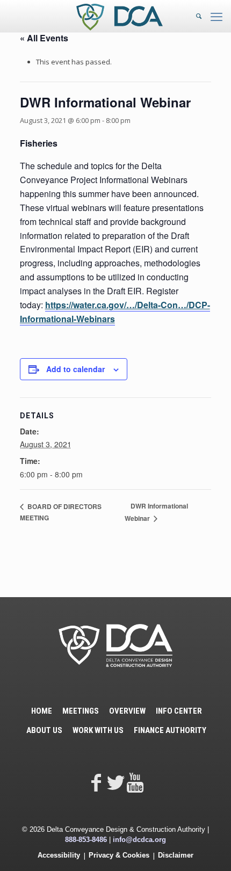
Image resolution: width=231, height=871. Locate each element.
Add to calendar (75, 369)
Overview (127, 711)
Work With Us (98, 730)
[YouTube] (135, 782)
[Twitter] (115, 782)
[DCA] (119, 16)
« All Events (44, 38)
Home (41, 711)
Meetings (80, 711)
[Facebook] (96, 782)
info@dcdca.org (139, 840)
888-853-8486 (86, 840)
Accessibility (59, 855)
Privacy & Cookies (119, 855)
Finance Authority (170, 730)
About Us (44, 730)
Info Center (179, 711)
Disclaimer (175, 855)
